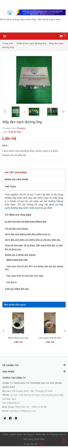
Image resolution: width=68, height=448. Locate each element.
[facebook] (10, 418)
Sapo (41, 444)
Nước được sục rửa (18, 338)
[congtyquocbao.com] (34, 12)
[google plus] (15, 418)
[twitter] (4, 418)
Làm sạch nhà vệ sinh (50, 338)
